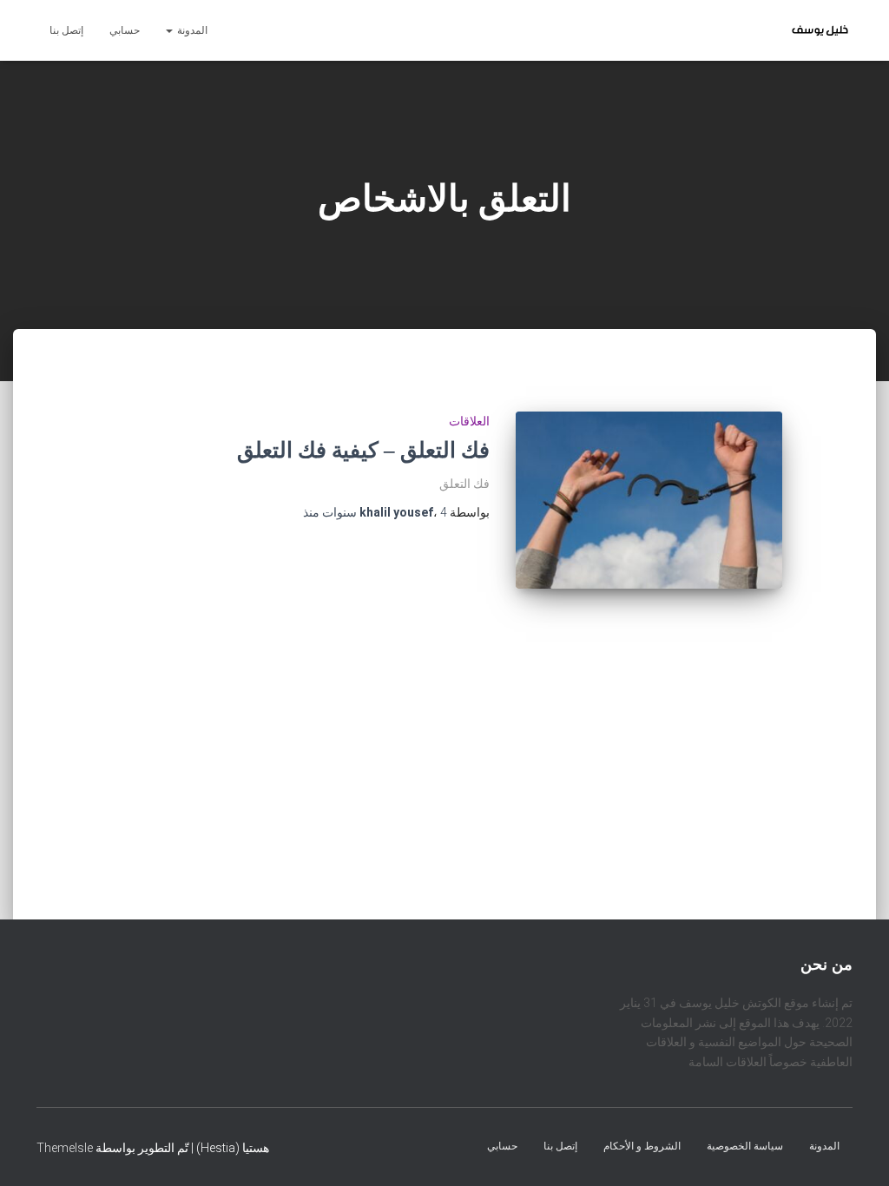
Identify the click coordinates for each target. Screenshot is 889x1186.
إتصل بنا (66, 30)
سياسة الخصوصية (745, 1145)
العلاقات (469, 421)
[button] (170, 30)
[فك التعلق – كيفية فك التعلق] (649, 501)
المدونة (191, 30)
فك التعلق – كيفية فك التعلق (363, 450)
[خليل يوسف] (820, 30)
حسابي (124, 30)
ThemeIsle (64, 1147)
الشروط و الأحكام (642, 1145)
